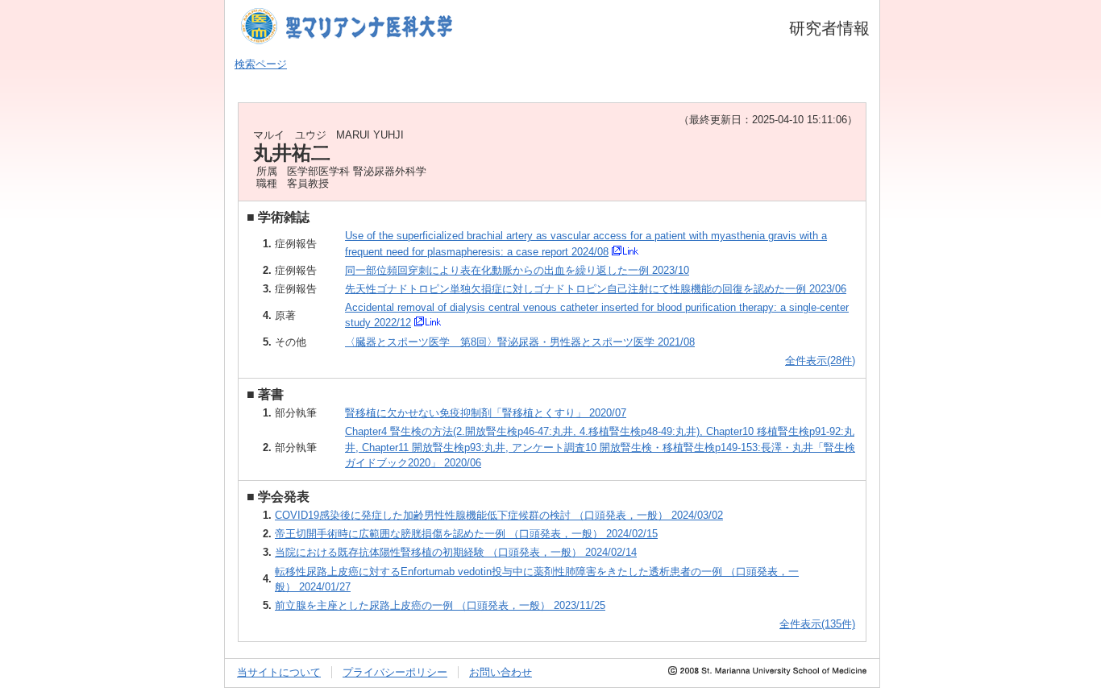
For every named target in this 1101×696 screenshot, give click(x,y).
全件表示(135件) (817, 624)
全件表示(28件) (820, 360)
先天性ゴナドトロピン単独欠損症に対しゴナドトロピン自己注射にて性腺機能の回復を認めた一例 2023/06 (595, 289)
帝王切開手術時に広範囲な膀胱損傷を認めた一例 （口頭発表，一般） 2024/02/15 (466, 534)
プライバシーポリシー (395, 672)
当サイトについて (279, 672)
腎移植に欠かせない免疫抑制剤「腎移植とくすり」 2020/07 (485, 413)
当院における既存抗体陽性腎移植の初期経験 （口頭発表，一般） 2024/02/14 (456, 552)
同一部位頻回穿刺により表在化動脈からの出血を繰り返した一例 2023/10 (517, 270)
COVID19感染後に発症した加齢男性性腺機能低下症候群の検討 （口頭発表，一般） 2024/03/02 (499, 515)
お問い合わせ (500, 672)
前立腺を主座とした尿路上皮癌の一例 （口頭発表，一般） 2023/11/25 (440, 605)
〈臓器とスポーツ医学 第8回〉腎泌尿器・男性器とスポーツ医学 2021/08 (520, 342)
